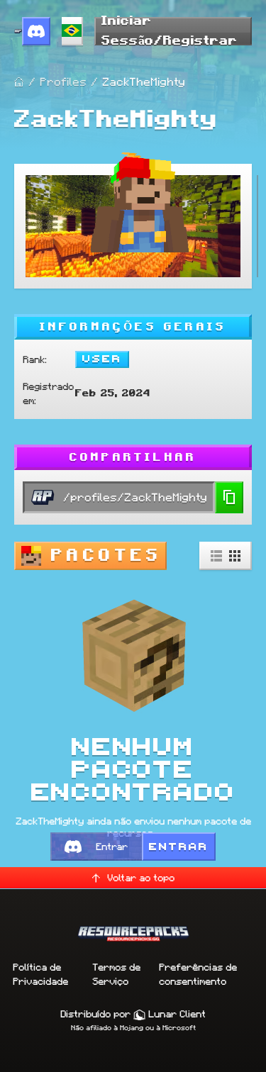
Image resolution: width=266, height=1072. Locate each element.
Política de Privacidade (40, 974)
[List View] (216, 556)
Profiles (63, 82)
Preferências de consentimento (198, 974)
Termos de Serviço (116, 974)
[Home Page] (19, 82)
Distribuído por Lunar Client (133, 1014)
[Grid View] (234, 556)
